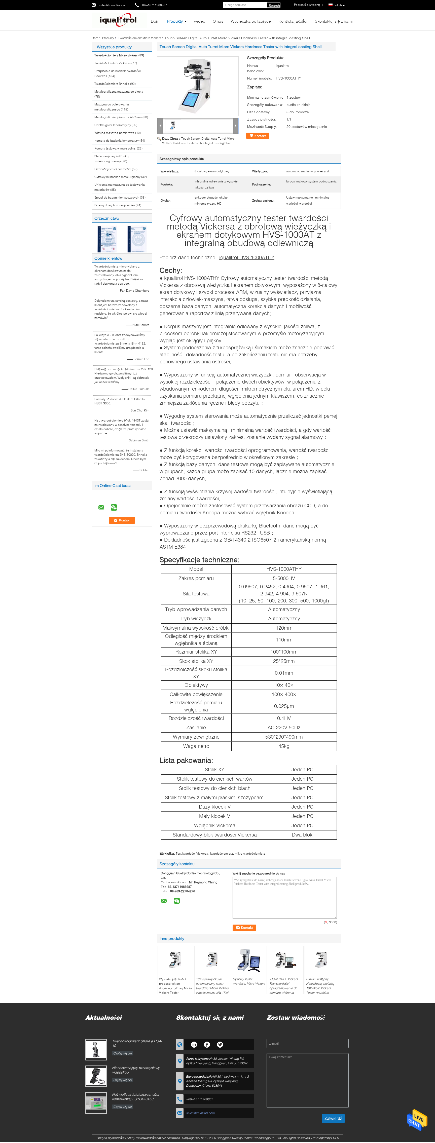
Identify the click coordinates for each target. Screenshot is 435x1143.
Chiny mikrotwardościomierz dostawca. (154, 1138)
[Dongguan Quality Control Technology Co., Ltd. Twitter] (220, 1044)
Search (274, 6)
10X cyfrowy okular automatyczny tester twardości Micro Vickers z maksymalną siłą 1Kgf (212, 986)
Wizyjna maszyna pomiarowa (114, 133)
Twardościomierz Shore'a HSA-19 (137, 1043)
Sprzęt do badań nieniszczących (116, 197)
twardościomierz (221, 853)
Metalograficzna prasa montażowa (118, 117)
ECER (335, 1138)
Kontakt (260, 136)
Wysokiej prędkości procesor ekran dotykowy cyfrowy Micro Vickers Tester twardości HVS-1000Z (175, 988)
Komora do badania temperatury (116, 140)
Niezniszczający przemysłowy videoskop (136, 1069)
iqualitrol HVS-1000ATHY (246, 257)
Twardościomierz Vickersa (112, 63)
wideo (199, 21)
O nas (218, 21)
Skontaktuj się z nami (334, 21)
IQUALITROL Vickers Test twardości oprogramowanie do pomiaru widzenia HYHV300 (283, 988)
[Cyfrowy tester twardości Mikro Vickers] (249, 959)
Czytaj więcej (122, 1053)
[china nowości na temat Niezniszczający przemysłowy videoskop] (96, 1076)
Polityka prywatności (110, 1138)
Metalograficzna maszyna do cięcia (118, 91)
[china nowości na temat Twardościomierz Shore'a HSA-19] (96, 1050)
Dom (155, 21)
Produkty (175, 21)
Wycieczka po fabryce (251, 21)
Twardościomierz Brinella (111, 84)
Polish (338, 5)
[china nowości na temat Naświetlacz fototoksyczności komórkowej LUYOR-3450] (96, 1103)
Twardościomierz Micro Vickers (139, 38)
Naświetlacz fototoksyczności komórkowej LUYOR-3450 (135, 1096)
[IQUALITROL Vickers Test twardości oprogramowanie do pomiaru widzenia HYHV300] (285, 959)
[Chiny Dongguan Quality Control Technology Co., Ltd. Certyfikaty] (107, 239)
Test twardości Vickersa (192, 853)
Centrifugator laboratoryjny (112, 125)
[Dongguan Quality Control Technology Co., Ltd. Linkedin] (194, 1044)
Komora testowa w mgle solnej (115, 148)
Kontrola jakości (292, 21)
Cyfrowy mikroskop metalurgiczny (117, 177)
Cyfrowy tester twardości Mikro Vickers (249, 981)
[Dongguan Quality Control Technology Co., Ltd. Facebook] (207, 1044)
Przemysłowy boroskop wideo (114, 205)
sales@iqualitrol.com (113, 5)
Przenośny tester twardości (112, 169)
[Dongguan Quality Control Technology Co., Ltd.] (119, 20)
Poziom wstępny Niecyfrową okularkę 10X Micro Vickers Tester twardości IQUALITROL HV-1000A (322, 988)
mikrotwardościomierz (250, 853)
